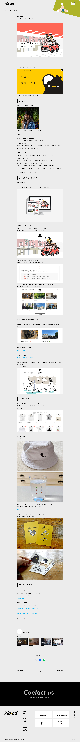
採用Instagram (16, 739)
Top (5, 10)
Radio (25, 721)
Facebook (6, 739)
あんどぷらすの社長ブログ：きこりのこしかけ (26, 357)
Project (31, 645)
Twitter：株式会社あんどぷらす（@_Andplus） (26, 611)
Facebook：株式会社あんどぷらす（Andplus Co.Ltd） (28, 608)
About (25, 727)
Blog (24, 711)
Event (42, 645)
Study (24, 713)
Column (9, 10)
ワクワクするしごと (21, 350)
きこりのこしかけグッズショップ (23, 509)
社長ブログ (26, 21)
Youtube (22, 739)
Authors (25, 730)
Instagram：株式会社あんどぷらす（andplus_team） (27, 613)
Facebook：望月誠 (21, 598)
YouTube (26, 724)
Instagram (11, 739)
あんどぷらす (20, 21)
